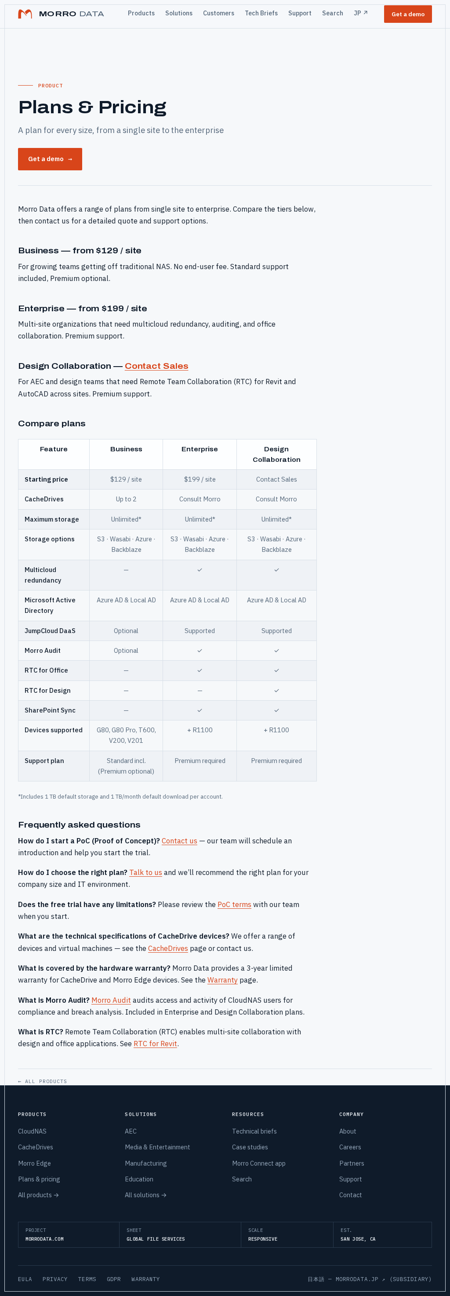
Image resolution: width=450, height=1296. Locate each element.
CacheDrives (168, 948)
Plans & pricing (39, 1179)
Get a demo (408, 14)
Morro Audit (111, 1000)
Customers (218, 13)
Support (300, 13)
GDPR (114, 1278)
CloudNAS (32, 1131)
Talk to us (145, 872)
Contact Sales (157, 366)
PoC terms (234, 904)
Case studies (250, 1147)
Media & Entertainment (157, 1147)
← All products (43, 1081)
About (347, 1131)
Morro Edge (34, 1163)
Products (141, 13)
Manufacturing (146, 1163)
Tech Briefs (261, 13)
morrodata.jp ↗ (361, 1278)
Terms (87, 1278)
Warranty (222, 980)
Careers (350, 1147)
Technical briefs (254, 1131)
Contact (350, 1195)
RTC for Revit (155, 1043)
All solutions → (146, 1195)
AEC (131, 1131)
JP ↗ (361, 13)
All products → (38, 1195)
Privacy (55, 1278)
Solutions (178, 13)
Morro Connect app (259, 1163)
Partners (351, 1163)
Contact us (179, 841)
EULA (25, 1278)
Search (332, 13)
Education (139, 1179)
